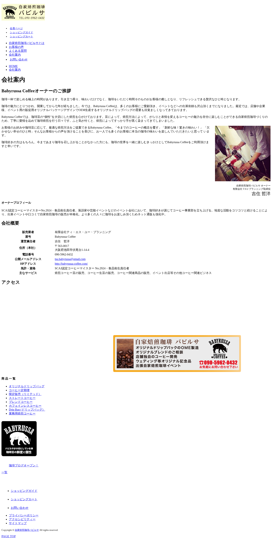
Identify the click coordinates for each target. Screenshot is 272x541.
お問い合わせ (19, 59)
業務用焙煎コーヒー (22, 413)
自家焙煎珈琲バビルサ (27, 530)
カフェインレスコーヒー (25, 405)
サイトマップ (18, 523)
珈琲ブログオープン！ (23, 465)
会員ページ (16, 28)
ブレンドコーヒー (21, 401)
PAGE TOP (8, 536)
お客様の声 (16, 46)
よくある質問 (18, 50)
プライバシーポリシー (23, 515)
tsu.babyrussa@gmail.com (70, 259)
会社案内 (15, 54)
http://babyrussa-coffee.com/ (71, 263)
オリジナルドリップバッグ (26, 386)
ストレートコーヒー (22, 398)
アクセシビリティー (22, 519)
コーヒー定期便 (19, 390)
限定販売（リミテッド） (25, 394)
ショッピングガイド (21, 32)
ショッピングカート (21, 36)
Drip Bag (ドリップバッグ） (27, 409)
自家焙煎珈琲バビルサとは (26, 43)
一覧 (4, 472)
